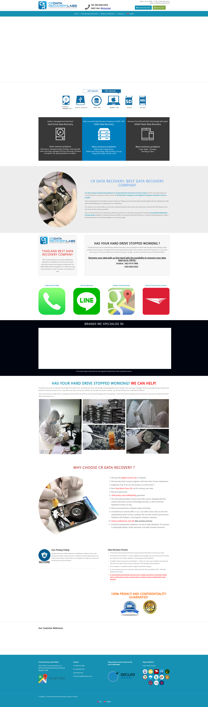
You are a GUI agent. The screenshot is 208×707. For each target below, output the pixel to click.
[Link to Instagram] (168, 696)
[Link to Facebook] (164, 696)
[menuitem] (76, 14)
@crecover (79, 673)
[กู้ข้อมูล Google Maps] (121, 301)
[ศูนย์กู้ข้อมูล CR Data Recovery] (57, 5)
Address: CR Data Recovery (121, 285)
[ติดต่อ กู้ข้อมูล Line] (86, 301)
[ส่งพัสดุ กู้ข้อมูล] (156, 301)
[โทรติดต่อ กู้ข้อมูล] (51, 301)
